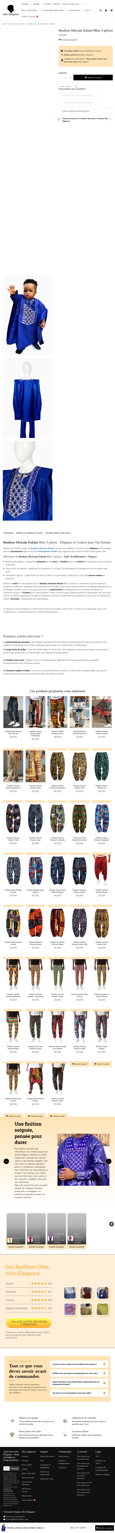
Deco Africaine (29, 10)
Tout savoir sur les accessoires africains (83, 1492)
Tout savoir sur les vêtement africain (83, 1466)
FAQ (41, 1460)
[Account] (105, 10)
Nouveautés (27, 1496)
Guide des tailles (47, 1456)
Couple (47, 4)
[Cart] (111, 10)
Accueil (4, 24)
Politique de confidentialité (101, 1468)
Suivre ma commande (45, 1473)
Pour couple (27, 1465)
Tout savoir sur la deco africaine (84, 1483)
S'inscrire (14, 1468)
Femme (36, 4)
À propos (62, 1467)
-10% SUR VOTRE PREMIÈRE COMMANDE (28, 1323)
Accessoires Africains (52, 10)
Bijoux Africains (71, 4)
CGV (97, 1456)
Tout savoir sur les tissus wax (83, 1457)
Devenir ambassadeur (64, 1461)
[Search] (100, 10)
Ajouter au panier (80, 1064)
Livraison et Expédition (45, 1466)
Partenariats (64, 1456)
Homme (24, 4)
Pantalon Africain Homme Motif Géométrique (35, 733)
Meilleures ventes (26, 1490)
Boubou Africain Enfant (17, 24)
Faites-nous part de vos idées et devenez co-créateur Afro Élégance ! (85, 119)
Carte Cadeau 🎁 (29, 17)
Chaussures (74, 10)
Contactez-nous (46, 1479)
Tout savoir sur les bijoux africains (83, 1475)
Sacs (87, 10)
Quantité (62, 73)
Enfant (57, 4)
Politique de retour (100, 1461)
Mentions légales (102, 1474)
